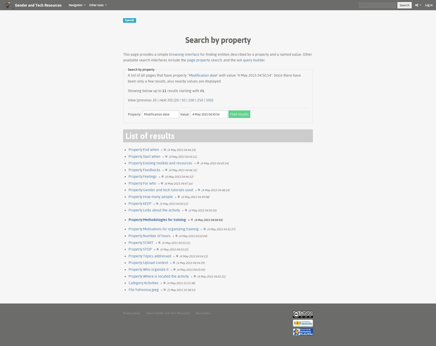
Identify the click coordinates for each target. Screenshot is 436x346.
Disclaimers (203, 313)
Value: (184, 114)
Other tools (96, 5)
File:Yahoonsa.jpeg (144, 289)
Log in (429, 5)
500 (209, 100)
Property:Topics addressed (150, 256)
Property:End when (144, 149)
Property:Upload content (148, 262)
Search (404, 5)
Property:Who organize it (148, 269)
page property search (204, 60)
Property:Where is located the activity (159, 276)
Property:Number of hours (150, 235)
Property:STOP (140, 249)
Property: (134, 114)
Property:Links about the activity (154, 210)
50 (183, 100)
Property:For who (142, 183)
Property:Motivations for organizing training (164, 229)
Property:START (141, 242)
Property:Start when (144, 156)
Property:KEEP (140, 203)
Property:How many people (151, 196)
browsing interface (184, 54)
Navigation (75, 5)
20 (177, 100)
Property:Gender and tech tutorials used (161, 190)
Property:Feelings (143, 176)
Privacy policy (131, 313)
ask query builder (251, 60)
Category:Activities (144, 283)
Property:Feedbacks (144, 170)
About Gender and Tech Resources (168, 313)
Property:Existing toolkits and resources (160, 163)
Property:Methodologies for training (157, 219)
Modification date (203, 75)
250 (200, 100)
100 (191, 100)
